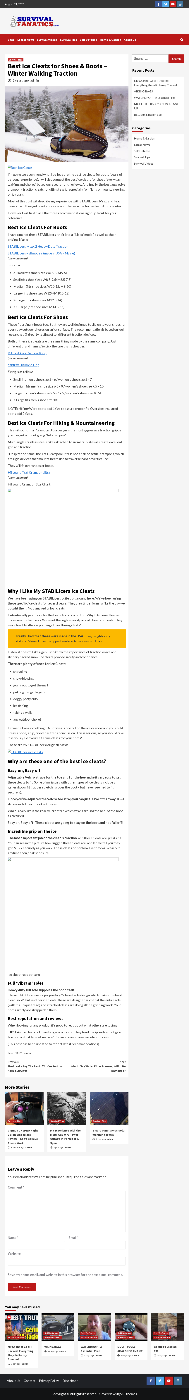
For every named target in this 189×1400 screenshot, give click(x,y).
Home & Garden (110, 40)
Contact (29, 1381)
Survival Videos (47, 40)
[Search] (181, 39)
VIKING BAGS (143, 91)
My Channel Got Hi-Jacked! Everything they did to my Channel (155, 83)
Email (73, 1238)
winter (27, 1053)
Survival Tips (68, 40)
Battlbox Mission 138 (148, 114)
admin (34, 80)
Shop (11, 40)
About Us (130, 40)
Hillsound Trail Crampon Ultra (29, 472)
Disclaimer (70, 1381)
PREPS (19, 1053)
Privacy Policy (49, 1381)
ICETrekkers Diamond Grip (27, 353)
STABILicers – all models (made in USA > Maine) (41, 253)
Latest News (25, 40)
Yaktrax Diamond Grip (23, 365)
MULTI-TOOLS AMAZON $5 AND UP (156, 106)
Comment (16, 1187)
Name (13, 1238)
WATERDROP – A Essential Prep (155, 97)
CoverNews (108, 1394)
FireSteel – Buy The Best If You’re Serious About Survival (35, 1066)
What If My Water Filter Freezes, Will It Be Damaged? (98, 1066)
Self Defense (88, 40)
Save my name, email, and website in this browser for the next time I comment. (65, 1275)
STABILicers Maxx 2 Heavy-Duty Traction (38, 246)
